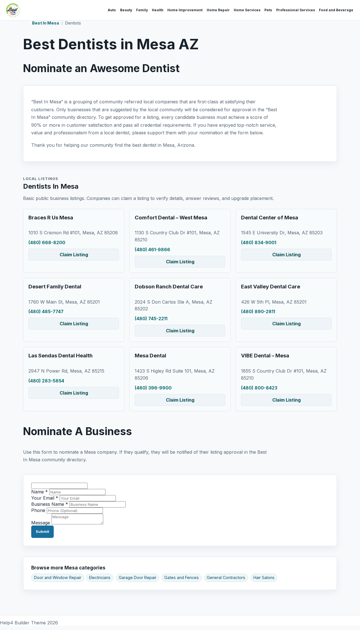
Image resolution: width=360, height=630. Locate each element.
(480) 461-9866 (152, 249)
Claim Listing (74, 254)
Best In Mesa (45, 23)
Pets (268, 10)
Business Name (49, 504)
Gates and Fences (181, 577)
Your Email (44, 498)
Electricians (100, 577)
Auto (112, 10)
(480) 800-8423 (259, 388)
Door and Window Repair (57, 577)
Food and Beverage (336, 10)
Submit (42, 531)
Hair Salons (263, 577)
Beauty (126, 10)
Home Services (247, 10)
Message (40, 523)
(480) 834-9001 (258, 242)
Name (39, 492)
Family (142, 10)
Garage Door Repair (137, 577)
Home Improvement (184, 10)
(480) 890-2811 (258, 311)
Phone (38, 510)
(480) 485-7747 (46, 311)
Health (157, 10)
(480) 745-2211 (151, 318)
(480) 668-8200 (46, 242)
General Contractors (226, 577)
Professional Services (295, 10)
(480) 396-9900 (153, 388)
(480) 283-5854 (46, 381)
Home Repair (218, 10)
